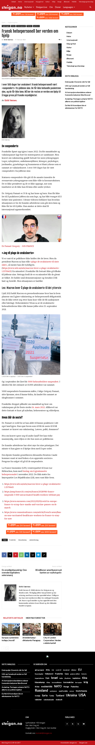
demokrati (66, 670)
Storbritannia (81, 691)
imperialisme (39, 678)
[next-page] (7, 648)
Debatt (14, 1)
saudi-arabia (63, 691)
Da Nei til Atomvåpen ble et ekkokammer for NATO (75, 106)
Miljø (53, 1)
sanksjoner (53, 691)
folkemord (49, 674)
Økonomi (67, 1)
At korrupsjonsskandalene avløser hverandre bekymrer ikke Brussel (78, 93)
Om (51, 7)
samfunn (36, 26)
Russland (41, 690)
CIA (53, 670)
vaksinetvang (33, 540)
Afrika (48, 670)
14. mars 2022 (38, 407)
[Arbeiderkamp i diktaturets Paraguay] (32, 629)
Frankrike (12, 540)
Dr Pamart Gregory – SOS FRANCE (18, 246)
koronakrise (68, 682)
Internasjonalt (29, 1)
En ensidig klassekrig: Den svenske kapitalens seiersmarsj (14, 572)
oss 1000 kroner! (51, 18)
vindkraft (59, 700)
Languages (68, 7)
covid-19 (58, 670)
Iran (47, 678)
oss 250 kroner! (51, 14)
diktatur (73, 670)
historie (84, 674)
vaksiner (38, 699)
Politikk (74, 1)
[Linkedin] (26, 554)
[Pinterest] (15, 554)
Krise (37, 686)
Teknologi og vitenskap (86, 1)
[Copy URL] (44, 554)
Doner (58, 7)
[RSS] (73, 724)
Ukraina (71, 695)
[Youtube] (84, 724)
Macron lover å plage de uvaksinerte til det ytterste (34, 288)
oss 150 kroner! (27, 14)
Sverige (37, 696)
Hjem (3, 22)
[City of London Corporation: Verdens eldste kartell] (52, 629)
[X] (9, 554)
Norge (59, 1)
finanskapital (39, 674)
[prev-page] (3, 648)
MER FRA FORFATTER (35, 618)
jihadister (68, 678)
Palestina (75, 686)
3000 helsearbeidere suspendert (43, 382)
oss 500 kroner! (75, 14)
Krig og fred (39, 1)
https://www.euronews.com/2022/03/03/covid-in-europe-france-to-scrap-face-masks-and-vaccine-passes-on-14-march (31, 504)
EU (80, 669)
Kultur (48, 1)
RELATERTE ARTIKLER (13, 618)
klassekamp (22, 540)
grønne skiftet (75, 674)
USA (82, 695)
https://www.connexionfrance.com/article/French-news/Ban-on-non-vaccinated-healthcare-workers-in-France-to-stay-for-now (32, 515)
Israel (54, 677)
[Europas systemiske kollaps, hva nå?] (11, 629)
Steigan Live (41, 7)
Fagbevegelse (6, 26)
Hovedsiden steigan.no (69, 743)
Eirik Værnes (8, 40)
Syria (45, 695)
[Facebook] (4, 554)
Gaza (67, 674)
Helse (20, 1)
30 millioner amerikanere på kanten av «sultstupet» (48, 571)
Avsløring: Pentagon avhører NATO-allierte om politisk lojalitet (79, 100)
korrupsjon (78, 682)
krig (86, 682)
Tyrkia (51, 696)
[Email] (32, 554)
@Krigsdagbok (39, 670)
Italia (61, 678)
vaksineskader (49, 700)
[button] (90, 7)
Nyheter (28, 7)
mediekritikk (46, 686)
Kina (84, 678)
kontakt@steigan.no (44, 733)
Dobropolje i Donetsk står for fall (77, 82)
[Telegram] (38, 554)
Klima (48, 682)
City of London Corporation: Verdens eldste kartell (52, 640)
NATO (58, 686)
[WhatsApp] (21, 554)
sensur (71, 691)
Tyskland (60, 695)
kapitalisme (76, 678)
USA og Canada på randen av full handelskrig (77, 87)
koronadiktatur (57, 682)
